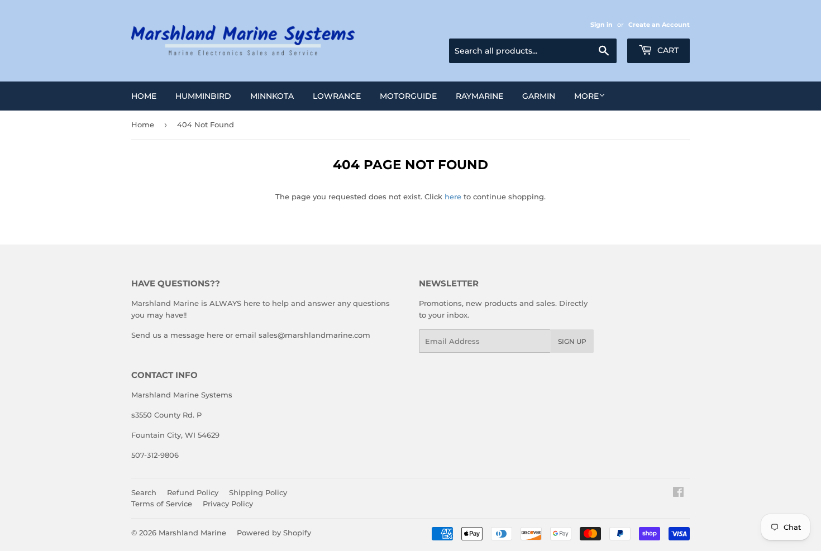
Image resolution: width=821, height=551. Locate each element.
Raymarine (479, 96)
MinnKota (272, 96)
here (453, 196)
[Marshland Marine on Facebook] (678, 493)
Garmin (538, 96)
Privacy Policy (228, 503)
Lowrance (337, 96)
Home (143, 96)
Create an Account (659, 24)
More (586, 96)
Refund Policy (192, 492)
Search (143, 492)
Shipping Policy (258, 492)
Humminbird (203, 96)
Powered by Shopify (274, 532)
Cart (667, 50)
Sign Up (572, 341)
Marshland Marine (192, 532)
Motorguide (408, 96)
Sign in (601, 24)
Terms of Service (161, 503)
